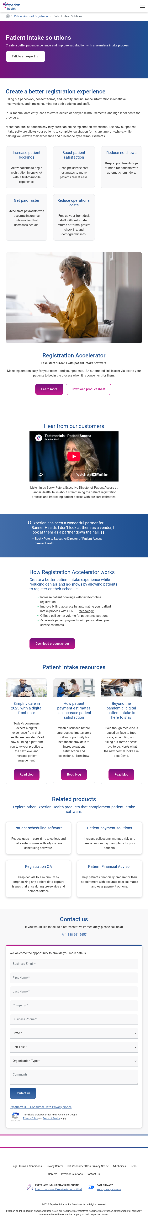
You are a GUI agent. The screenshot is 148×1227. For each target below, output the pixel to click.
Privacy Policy (30, 1118)
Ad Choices (119, 1166)
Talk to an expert (23, 56)
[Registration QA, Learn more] (38, 878)
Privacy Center (54, 1166)
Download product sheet (88, 389)
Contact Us (93, 1174)
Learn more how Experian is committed (58, 1189)
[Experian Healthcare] (15, 6)
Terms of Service (51, 1118)
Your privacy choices (109, 1189)
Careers (52, 1174)
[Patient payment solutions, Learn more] (109, 838)
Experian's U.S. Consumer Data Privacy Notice (40, 1107)
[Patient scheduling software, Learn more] (38, 838)
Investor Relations (72, 1174)
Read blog (27, 774)
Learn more (49, 389)
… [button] (7, 15)
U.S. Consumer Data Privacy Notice (88, 1166)
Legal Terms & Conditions (27, 1166)
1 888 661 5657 (75, 934)
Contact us (23, 1093)
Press (133, 1166)
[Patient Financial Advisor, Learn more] (109, 878)
